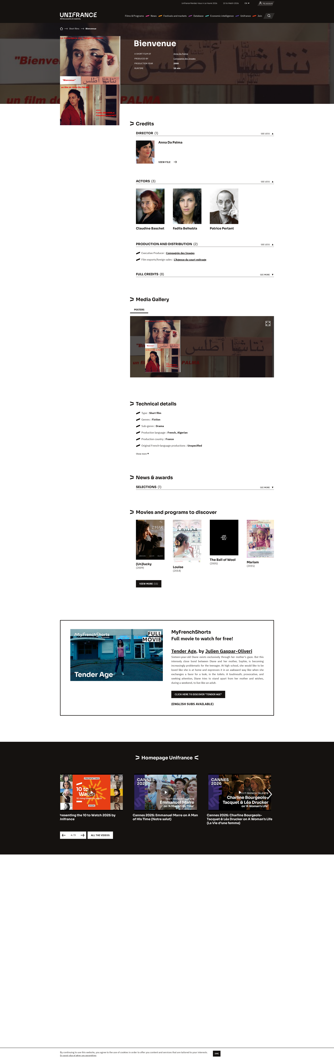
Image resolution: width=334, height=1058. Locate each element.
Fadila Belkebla (185, 228)
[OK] (217, 1053)
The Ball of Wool (223, 560)
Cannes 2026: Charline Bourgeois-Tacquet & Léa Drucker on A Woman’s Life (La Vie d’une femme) (93, 819)
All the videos (100, 835)
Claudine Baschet (150, 228)
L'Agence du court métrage (190, 259)
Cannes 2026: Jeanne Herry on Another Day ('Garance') (165, 817)
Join (260, 15)
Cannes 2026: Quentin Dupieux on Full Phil (238, 817)
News (154, 15)
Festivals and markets (175, 15)
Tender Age (183, 651)
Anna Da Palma (181, 53)
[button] (268, 324)
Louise (178, 567)
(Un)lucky (144, 564)
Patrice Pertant (222, 228)
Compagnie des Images (185, 58)
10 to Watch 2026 (231, 3)
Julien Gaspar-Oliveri (228, 651)
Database (198, 15)
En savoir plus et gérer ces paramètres (78, 1055)
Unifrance (245, 15)
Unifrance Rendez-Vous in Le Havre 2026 (199, 3)
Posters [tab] (139, 309)
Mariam (253, 562)
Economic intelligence (222, 15)
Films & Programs (134, 15)
